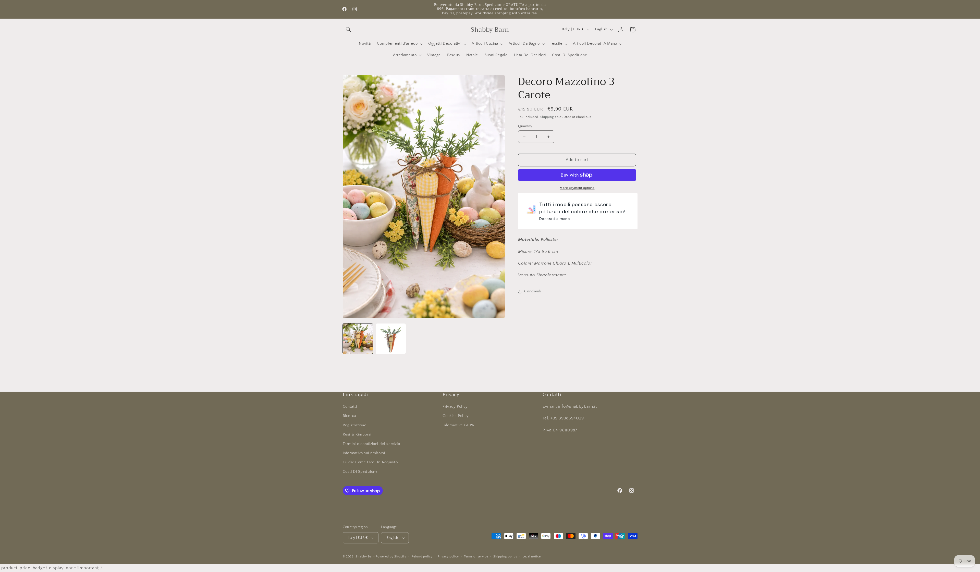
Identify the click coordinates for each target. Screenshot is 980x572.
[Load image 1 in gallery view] (358, 339)
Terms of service (476, 556)
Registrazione (354, 425)
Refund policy (422, 556)
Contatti (350, 407)
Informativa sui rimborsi (364, 453)
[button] (348, 29)
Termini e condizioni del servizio (371, 444)
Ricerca (349, 416)
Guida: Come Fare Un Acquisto (370, 462)
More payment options (577, 188)
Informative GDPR (458, 425)
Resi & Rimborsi (357, 434)
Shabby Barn (365, 556)
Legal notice (531, 556)
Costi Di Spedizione (360, 472)
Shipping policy (505, 556)
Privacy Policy (455, 407)
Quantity (525, 126)
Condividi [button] (532, 291)
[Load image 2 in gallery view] (391, 339)
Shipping (547, 117)
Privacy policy (448, 556)
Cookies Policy (456, 416)
